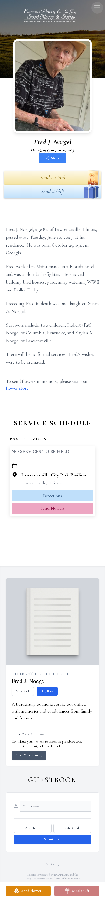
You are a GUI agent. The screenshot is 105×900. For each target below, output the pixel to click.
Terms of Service (63, 878)
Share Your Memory (29, 755)
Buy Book (47, 691)
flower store (17, 388)
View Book (23, 691)
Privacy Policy (41, 878)
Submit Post (52, 839)
